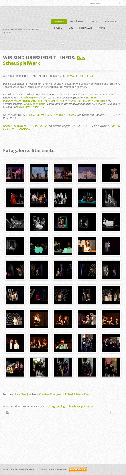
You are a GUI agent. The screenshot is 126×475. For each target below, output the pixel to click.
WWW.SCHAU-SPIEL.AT (80, 76)
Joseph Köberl (65, 394)
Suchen (120, 3)
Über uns (93, 21)
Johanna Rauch (82, 394)
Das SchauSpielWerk (30, 97)
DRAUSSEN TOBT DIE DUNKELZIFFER (25, 126)
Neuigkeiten (76, 21)
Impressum (111, 21)
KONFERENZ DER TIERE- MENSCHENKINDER (41, 100)
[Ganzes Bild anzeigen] (15, 173)
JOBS (70, 27)
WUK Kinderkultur (34, 104)
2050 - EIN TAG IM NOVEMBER (88, 100)
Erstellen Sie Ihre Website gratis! (53, 469)
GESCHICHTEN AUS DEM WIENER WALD (52, 115)
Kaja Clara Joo (23, 394)
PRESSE (58, 27)
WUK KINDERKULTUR (31, 107)
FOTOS (101, 27)
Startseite (59, 21)
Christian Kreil (47, 394)
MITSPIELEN (85, 27)
